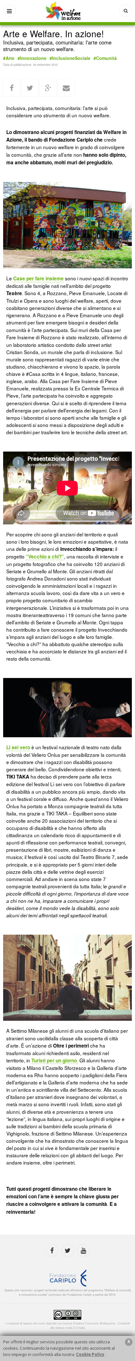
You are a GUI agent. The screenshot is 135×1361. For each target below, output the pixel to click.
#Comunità (105, 58)
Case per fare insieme (38, 278)
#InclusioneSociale (70, 58)
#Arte (8, 58)
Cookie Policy (90, 1354)
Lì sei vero (18, 747)
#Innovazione (32, 58)
